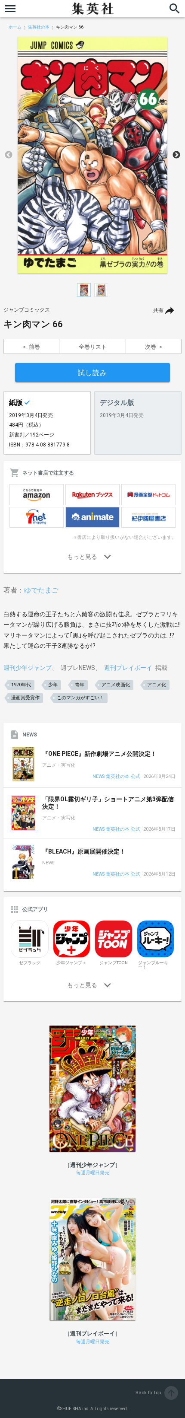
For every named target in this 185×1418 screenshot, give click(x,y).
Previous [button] (8, 155)
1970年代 (21, 685)
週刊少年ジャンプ (27, 667)
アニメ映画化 (116, 685)
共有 (158, 310)
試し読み (92, 373)
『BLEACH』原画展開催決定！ (84, 851)
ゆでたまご (41, 590)
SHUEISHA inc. (74, 1408)
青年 (79, 685)
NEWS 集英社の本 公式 (116, 776)
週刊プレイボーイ (128, 667)
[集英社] (92, 8)
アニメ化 (156, 685)
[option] (92, 155)
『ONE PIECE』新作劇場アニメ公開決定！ (99, 753)
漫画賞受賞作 (25, 698)
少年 (53, 685)
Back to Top (156, 1393)
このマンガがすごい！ (80, 698)
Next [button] (176, 155)
